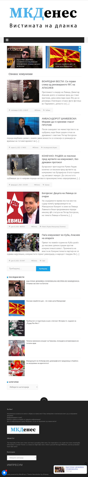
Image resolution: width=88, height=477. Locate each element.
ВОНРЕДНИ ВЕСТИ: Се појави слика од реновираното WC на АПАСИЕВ (59, 84)
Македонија (55, 227)
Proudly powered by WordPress (15, 474)
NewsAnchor (36, 474)
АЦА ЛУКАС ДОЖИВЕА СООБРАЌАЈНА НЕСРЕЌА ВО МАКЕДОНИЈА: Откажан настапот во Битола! (28, 63)
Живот (44, 227)
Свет (43, 261)
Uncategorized (47, 147)
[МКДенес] (43, 17)
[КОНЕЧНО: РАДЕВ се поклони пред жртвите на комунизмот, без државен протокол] (23, 164)
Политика (63, 227)
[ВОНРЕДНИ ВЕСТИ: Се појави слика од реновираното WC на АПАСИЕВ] (23, 91)
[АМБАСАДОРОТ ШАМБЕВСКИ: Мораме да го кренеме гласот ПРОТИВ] (23, 125)
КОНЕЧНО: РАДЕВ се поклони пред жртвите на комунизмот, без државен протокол (60, 159)
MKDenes (37, 110)
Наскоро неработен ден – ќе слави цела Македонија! (65, 65)
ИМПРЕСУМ (15, 464)
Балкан (47, 185)
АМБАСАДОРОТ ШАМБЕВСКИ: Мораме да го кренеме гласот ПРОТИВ (59, 121)
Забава (48, 110)
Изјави (55, 147)
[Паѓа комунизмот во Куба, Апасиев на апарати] (23, 242)
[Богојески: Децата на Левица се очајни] (23, 207)
